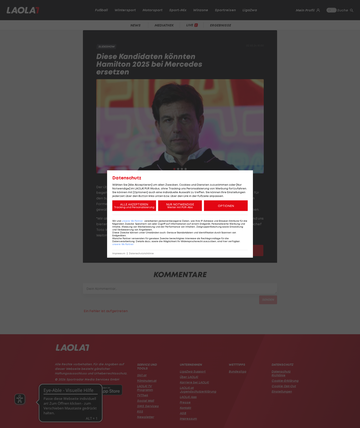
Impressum (118, 253)
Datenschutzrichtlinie (141, 253)
